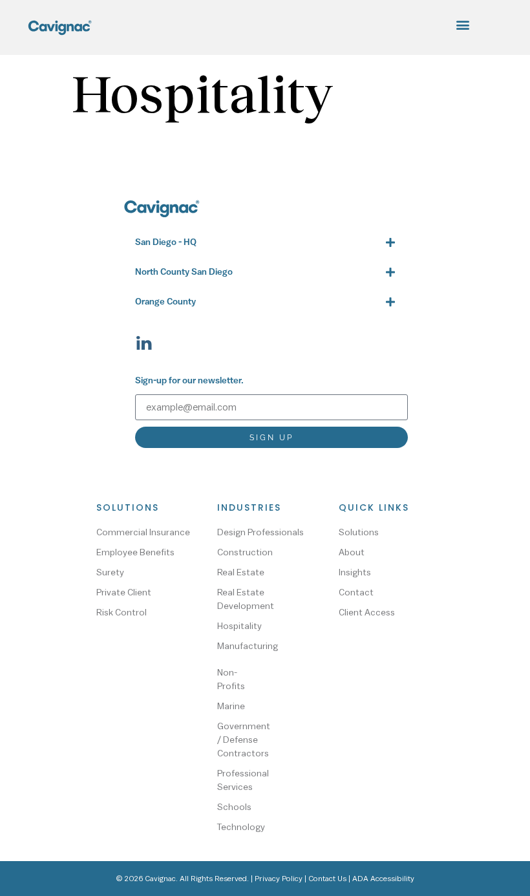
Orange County (165, 302)
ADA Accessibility (383, 878)
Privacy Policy (278, 878)
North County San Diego (184, 272)
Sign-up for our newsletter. (189, 381)
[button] (463, 24)
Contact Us (327, 878)
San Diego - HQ (165, 243)
